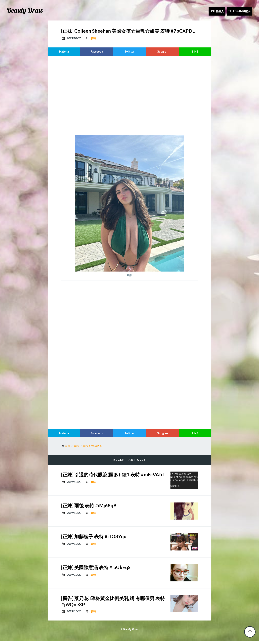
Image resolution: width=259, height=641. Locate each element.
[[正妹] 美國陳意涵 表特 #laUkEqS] (184, 572)
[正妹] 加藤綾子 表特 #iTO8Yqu (93, 536)
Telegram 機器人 (239, 11)
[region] (129, 93)
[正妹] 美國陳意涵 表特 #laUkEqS (95, 567)
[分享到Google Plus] (162, 51)
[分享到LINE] (195, 51)
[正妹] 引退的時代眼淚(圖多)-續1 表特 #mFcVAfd (112, 474)
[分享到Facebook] (96, 51)
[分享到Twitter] (129, 51)
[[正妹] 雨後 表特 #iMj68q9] (184, 511)
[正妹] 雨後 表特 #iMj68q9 (88, 505)
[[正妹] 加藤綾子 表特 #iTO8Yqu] (184, 541)
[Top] (250, 632)
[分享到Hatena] (64, 51)
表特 (93, 38)
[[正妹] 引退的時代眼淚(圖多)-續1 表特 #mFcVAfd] (184, 480)
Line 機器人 (217, 11)
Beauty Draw (25, 10)
